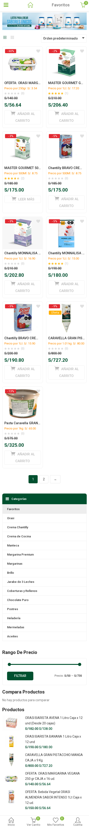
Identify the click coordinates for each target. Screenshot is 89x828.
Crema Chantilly (17, 527)
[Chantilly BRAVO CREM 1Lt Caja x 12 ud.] (22, 306)
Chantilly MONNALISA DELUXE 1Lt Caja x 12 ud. (40, 253)
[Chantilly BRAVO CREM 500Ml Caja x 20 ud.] (66, 136)
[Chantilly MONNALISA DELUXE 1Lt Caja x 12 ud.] (22, 221)
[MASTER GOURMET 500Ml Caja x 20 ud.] (22, 136)
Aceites (12, 636)
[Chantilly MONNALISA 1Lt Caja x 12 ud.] (66, 221)
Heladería (13, 618)
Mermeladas (15, 627)
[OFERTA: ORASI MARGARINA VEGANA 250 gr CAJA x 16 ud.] (22, 51)
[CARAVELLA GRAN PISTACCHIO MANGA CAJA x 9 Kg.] (66, 306)
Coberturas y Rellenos (22, 591)
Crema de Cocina (19, 536)
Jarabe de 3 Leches (20, 582)
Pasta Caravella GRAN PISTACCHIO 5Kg (34, 423)
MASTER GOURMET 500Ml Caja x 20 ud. (34, 168)
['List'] (12, 37)
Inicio (11, 824)
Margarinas (14, 563)
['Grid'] (5, 37)
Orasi (10, 518)
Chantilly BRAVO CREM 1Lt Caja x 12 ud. (34, 338)
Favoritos (13, 509)
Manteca (13, 545)
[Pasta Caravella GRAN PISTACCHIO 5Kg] (22, 391)
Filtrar (20, 676)
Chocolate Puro (18, 600)
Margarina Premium (20, 554)
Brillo (10, 572)
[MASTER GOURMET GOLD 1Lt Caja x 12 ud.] (66, 51)
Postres (12, 609)
